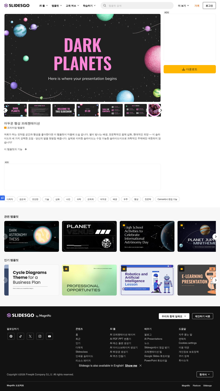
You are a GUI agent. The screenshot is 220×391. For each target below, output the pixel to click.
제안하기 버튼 (202, 316)
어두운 (103, 199)
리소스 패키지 (83, 360)
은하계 (90, 199)
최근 (78, 338)
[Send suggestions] (2, 198)
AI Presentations (153, 338)
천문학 (148, 199)
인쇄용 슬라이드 (84, 356)
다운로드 (191, 69)
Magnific (186, 385)
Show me (131, 365)
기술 (47, 199)
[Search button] (105, 5)
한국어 (203, 374)
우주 (126, 199)
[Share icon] (154, 19)
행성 (136, 199)
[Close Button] (140, 365)
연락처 (182, 338)
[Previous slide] (4, 237)
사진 (68, 199)
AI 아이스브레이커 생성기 (124, 347)
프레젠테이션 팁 (153, 351)
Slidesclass (82, 351)
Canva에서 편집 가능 (167, 199)
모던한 (35, 199)
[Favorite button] (145, 19)
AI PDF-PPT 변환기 (120, 338)
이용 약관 (184, 347)
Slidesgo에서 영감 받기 (156, 347)
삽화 (58, 199)
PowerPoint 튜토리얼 (155, 360)
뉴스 (146, 343)
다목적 (10, 199)
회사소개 (183, 360)
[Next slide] (155, 58)
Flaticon (197, 385)
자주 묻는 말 (185, 334)
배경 (115, 199)
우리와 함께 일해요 (172, 316)
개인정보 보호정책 (189, 351)
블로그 (148, 334)
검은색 (22, 199)
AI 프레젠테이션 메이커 (122, 334)
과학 (79, 199)
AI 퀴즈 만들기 (118, 356)
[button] (160, 110)
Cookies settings (188, 342)
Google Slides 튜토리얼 (157, 356)
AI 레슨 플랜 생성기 (120, 343)
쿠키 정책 (184, 356)
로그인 (209, 5)
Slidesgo (207, 385)
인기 (78, 343)
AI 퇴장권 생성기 (119, 351)
